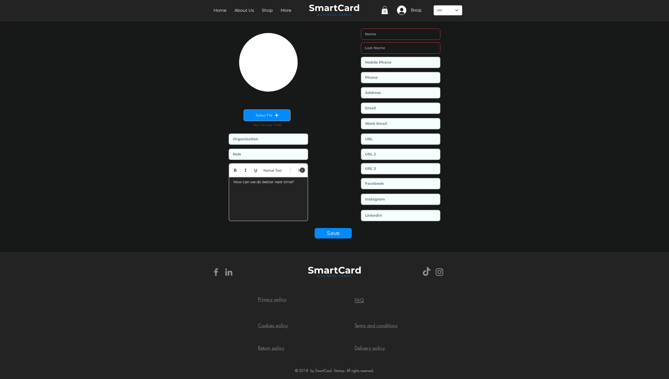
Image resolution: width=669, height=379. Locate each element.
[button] (244, 10)
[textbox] (268, 197)
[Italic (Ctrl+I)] (245, 170)
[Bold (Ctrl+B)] (235, 170)
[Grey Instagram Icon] (439, 272)
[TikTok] (427, 272)
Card (349, 7)
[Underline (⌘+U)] (255, 170)
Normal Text (272, 170)
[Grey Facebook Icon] (216, 272)
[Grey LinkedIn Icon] (229, 272)
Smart (323, 270)
